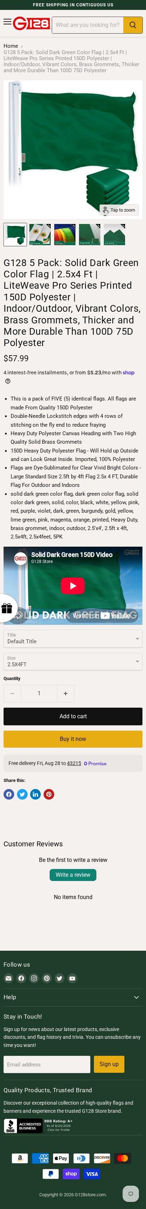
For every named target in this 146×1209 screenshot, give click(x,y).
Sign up (109, 1064)
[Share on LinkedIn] (35, 794)
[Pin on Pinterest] (49, 794)
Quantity (12, 678)
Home (11, 46)
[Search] (132, 25)
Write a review (73, 874)
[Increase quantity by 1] (66, 693)
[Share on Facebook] (9, 794)
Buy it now (73, 739)
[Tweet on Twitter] (22, 794)
